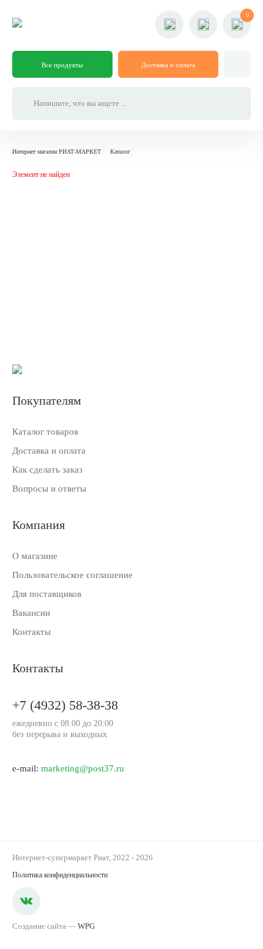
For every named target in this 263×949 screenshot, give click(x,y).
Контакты (31, 632)
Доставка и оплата (168, 65)
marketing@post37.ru (82, 768)
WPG (86, 926)
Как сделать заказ (47, 470)
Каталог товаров (45, 432)
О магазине (34, 556)
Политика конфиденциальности (60, 875)
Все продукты (62, 65)
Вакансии (31, 613)
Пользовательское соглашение (72, 575)
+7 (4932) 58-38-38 (65, 705)
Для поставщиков (46, 594)
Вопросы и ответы (49, 488)
